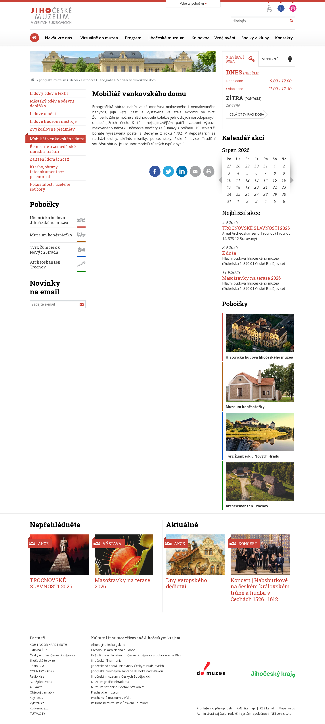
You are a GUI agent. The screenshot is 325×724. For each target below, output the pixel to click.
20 (256, 187)
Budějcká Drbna (41, 682)
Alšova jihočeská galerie (108, 644)
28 (238, 166)
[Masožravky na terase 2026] (124, 554)
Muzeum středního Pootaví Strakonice (118, 687)
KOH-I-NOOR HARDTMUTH (48, 644)
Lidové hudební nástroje (53, 121)
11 (238, 180)
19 (247, 187)
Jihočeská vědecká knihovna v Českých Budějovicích (127, 666)
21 (265, 187)
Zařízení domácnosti (49, 159)
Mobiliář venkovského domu (58, 138)
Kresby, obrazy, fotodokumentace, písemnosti (47, 171)
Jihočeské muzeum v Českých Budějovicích (121, 676)
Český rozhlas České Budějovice (52, 655)
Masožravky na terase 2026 (251, 278)
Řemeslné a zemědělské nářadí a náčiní (53, 149)
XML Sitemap (246, 708)
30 (256, 166)
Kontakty (284, 37)
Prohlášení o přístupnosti (214, 708)
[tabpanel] (258, 98)
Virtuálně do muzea (99, 37)
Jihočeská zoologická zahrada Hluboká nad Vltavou (127, 671)
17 (229, 187)
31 (265, 166)
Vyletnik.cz (37, 703)
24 (229, 194)
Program (133, 37)
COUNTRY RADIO (42, 671)
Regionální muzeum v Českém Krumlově (119, 703)
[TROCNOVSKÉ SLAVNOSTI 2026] (59, 554)
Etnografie (106, 80)
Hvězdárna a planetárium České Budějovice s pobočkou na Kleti (136, 655)
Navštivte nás (58, 37)
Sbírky (73, 80)
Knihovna (200, 37)
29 (247, 166)
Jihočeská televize (42, 660)
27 (229, 166)
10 (229, 180)
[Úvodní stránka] (52, 25)
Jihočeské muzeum (166, 37)
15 (275, 180)
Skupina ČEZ (38, 650)
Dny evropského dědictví (186, 583)
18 (238, 187)
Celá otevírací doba (246, 114)
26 (247, 194)
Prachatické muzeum (105, 692)
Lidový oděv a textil (49, 93)
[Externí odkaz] (211, 669)
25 (238, 194)
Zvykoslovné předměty (52, 129)
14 (265, 180)
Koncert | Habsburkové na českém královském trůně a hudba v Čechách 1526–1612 (260, 590)
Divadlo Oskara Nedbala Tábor (113, 650)
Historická (88, 80)
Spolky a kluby (255, 37)
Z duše (229, 253)
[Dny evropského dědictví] (195, 554)
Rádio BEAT (38, 666)
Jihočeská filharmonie (106, 660)
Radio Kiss (37, 676)
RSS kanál (267, 708)
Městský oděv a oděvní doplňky (52, 103)
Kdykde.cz (37, 697)
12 (247, 180)
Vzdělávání (224, 37)
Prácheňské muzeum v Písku (111, 697)
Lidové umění (43, 113)
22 (275, 187)
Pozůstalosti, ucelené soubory (50, 187)
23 (284, 187)
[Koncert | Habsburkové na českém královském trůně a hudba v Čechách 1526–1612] (260, 554)
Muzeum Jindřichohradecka (110, 682)
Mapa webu (287, 708)
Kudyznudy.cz (39, 708)
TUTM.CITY (37, 713)
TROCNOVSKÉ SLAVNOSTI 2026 (256, 228)
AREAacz (36, 687)
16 (284, 180)
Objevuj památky (42, 692)
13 (256, 180)
